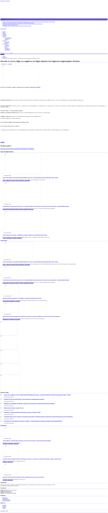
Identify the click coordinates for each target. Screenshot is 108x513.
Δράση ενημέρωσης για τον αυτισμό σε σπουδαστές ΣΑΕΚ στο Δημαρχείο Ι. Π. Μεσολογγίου (17, 149)
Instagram (4, 507)
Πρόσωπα (17, 180)
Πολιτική (4, 33)
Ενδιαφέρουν (3, 425)
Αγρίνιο (6, 39)
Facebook (4, 505)
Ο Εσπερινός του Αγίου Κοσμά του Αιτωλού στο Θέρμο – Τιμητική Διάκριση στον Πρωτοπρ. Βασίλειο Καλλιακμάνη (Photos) (33, 421)
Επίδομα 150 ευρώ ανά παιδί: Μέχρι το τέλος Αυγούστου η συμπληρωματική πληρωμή (18, 22)
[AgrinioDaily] (0, 29)
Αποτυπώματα (8, 180)
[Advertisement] (54, 10)
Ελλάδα (4, 31)
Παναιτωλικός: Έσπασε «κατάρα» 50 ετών (10, 24)
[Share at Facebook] (1, 143)
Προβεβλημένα (10, 443)
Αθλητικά (4, 34)
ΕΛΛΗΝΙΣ (38, 87)
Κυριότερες (7, 42)
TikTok (4, 508)
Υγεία (6, 46)
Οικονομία (5, 35)
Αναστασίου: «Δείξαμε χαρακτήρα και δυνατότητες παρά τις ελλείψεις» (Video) (17, 25)
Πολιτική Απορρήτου (6, 500)
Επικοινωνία (5, 497)
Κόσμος (4, 32)
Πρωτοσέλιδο (21, 180)
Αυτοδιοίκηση (7, 38)
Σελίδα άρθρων (5, 498)
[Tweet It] (0, 143)
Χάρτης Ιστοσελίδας (6, 499)
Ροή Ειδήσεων (27, 180)
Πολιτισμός (7, 44)
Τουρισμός (7, 45)
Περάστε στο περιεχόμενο (5, 0)
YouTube (4, 506)
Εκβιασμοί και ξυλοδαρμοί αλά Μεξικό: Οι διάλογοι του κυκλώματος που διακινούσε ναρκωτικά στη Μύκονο (22, 23)
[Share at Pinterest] (2, 143)
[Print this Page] (3, 143)
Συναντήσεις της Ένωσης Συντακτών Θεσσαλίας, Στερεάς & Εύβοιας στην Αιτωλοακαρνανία (17, 148)
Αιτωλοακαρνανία (8, 37)
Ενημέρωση (7, 41)
